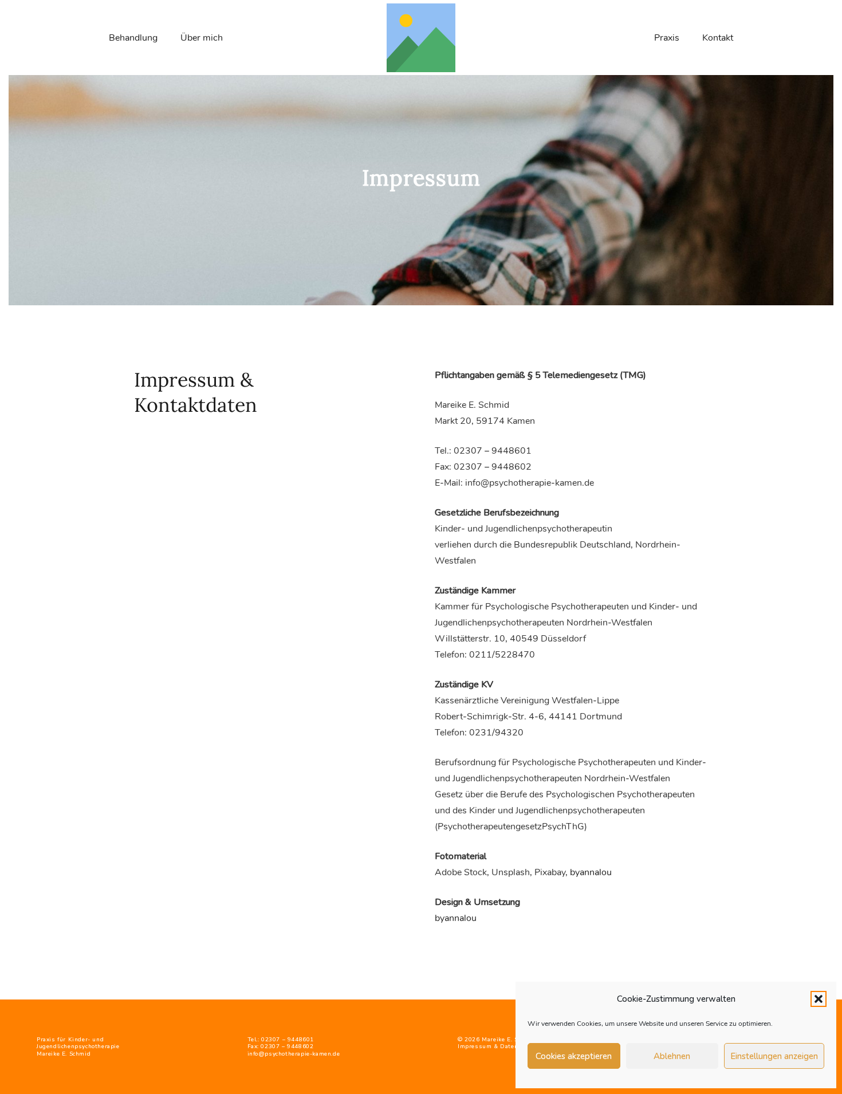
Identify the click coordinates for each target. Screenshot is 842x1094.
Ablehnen (672, 1056)
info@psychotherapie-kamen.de (293, 1054)
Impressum (474, 1046)
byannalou (591, 872)
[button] (818, 999)
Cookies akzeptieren (574, 1056)
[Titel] (421, 37)
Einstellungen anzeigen (774, 1056)
